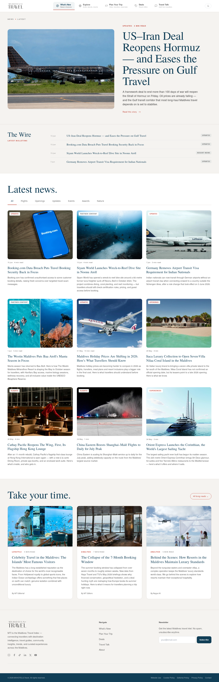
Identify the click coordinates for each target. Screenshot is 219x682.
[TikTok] (19, 655)
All (12, 200)
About (102, 649)
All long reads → (201, 496)
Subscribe (204, 639)
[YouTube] (35, 655)
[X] (30, 655)
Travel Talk (104, 644)
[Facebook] (14, 655)
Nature (100, 200)
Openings (40, 200)
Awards (86, 200)
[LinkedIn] (25, 655)
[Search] (208, 6)
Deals (102, 639)
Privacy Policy (197, 677)
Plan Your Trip (105, 633)
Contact (208, 677)
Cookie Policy (169, 677)
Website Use (156, 677)
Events (71, 200)
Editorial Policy (183, 677)
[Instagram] (9, 655)
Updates (56, 200)
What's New (105, 628)
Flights (24, 200)
